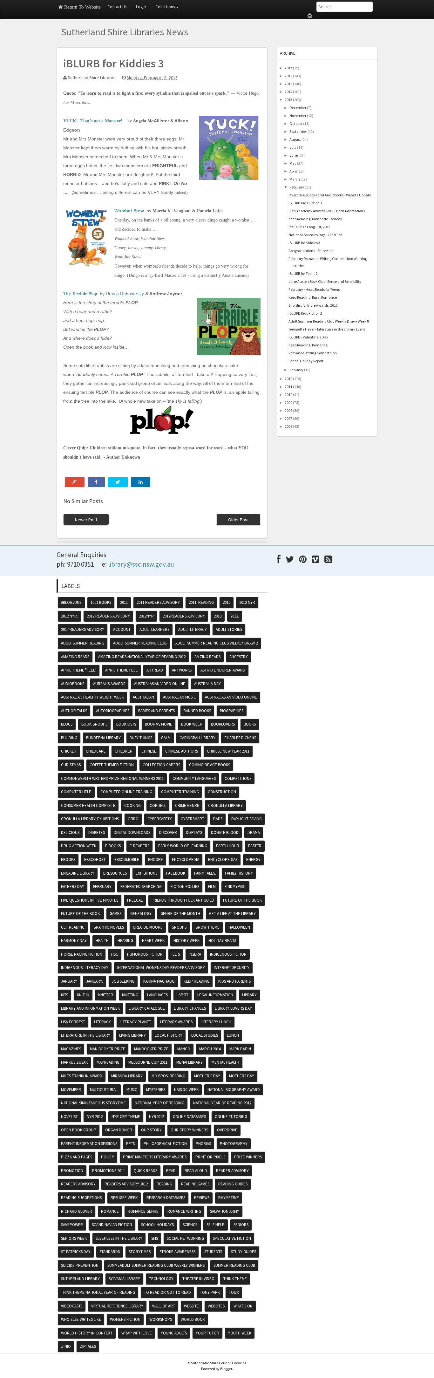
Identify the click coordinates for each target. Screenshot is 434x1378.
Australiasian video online (231, 697)
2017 (288, 67)
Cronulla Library (225, 805)
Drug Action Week (78, 846)
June (293, 155)
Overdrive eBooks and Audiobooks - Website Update (329, 195)
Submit (309, 15)
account (122, 629)
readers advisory (78, 1184)
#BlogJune (71, 602)
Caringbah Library (197, 737)
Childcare (96, 751)
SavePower (72, 1224)
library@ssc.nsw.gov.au (141, 564)
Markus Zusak (74, 1062)
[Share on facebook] (96, 482)
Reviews (201, 1197)
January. (94, 981)
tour (234, 1292)
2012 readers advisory (108, 616)
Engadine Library (77, 873)
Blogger (226, 1368)
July (292, 147)
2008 (288, 410)
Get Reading (73, 927)
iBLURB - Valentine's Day (308, 337)
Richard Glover (76, 1211)
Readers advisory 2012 (126, 1184)
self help (216, 1224)
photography (234, 1143)
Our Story (151, 1130)
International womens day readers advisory (161, 967)
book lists (126, 724)
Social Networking (185, 1238)
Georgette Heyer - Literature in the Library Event (326, 329)
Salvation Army (224, 1211)
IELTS (176, 954)
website (191, 1306)
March (294, 179)
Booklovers (223, 724)
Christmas (71, 764)
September (298, 131)
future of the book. (81, 913)
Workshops (160, 1319)
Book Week (191, 724)
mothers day (241, 1076)
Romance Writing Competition (312, 353)
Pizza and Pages (76, 1157)
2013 (288, 99)
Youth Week (239, 1333)
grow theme (207, 927)
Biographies (231, 710)
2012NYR (146, 616)
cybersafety (159, 819)
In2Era (195, 954)
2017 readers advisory (82, 629)
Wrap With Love (136, 1333)
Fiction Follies (185, 886)
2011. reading (201, 602)
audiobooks (72, 683)
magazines (71, 1049)
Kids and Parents (234, 981)
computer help (76, 792)
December (297, 107)
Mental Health (225, 1062)
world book (193, 1319)
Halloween (239, 927)
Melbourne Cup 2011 (147, 1062)
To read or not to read (167, 1292)
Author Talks (74, 710)
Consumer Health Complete (88, 805)
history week (186, 940)
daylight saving (246, 819)
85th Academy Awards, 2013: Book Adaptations (326, 210)
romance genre (143, 1211)
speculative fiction (232, 1238)
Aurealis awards (109, 683)
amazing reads (75, 656)
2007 (288, 418)
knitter (105, 995)
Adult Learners (154, 629)
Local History (168, 1035)
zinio (66, 1346)
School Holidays (157, 1224)
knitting (130, 995)
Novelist (69, 1116)
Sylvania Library (124, 1278)
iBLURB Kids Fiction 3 (305, 203)
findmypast (235, 886)
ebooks (68, 859)
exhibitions (146, 873)
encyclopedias (222, 859)
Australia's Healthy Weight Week (92, 697)
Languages (157, 995)
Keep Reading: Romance (308, 345)
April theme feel (121, 670)
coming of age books (209, 764)
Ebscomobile (126, 859)
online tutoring (231, 1116)
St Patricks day (76, 1251)
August (295, 139)
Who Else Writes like (81, 1319)
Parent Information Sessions (89, 1143)
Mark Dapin (240, 1049)
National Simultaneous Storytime (93, 1103)
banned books (197, 710)
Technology (161, 1278)
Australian (143, 697)
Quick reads (145, 1170)
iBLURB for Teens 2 (303, 273)
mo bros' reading (168, 1076)
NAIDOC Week (186, 1089)
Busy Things (141, 737)
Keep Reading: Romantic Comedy (315, 218)
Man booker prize (107, 1049)
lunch (233, 1035)
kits (64, 995)
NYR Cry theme (126, 1116)
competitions (238, 778)
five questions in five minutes (89, 900)
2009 (288, 402)
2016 (288, 75)
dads (217, 819)
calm (166, 737)
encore (155, 859)
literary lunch (216, 1022)
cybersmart (192, 819)
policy (107, 1157)
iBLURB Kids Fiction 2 (305, 313)
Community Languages (194, 778)
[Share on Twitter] (118, 482)
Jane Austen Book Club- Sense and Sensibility (324, 281)
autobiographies (112, 710)
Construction (222, 792)
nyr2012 (156, 1116)
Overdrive (227, 1130)
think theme (235, 1278)
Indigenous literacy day (84, 967)
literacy (102, 1022)
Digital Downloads (132, 832)
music (131, 1089)
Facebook (175, 873)
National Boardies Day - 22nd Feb (315, 234)
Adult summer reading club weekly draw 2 (216, 643)
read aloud (196, 1170)
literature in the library (85, 1035)
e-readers (139, 846)
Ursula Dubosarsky (125, 293)
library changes (190, 1008)
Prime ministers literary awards (154, 1157)
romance (110, 1211)
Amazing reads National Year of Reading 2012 (142, 656)
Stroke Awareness (177, 1251)
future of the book (242, 900)
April (293, 171)
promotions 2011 (108, 1170)
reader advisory (232, 1170)
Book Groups (94, 724)
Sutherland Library (80, 1278)
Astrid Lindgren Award (222, 670)
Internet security (231, 967)
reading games (195, 1184)
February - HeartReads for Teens (314, 289)
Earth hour (227, 846)
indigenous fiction (228, 954)
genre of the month (180, 913)
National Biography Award (233, 1089)
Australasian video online (159, 683)
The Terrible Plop (80, 293)
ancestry (238, 656)
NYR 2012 (95, 1116)
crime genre (187, 805)
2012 (288, 378)
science (190, 1224)
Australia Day (207, 683)
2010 (288, 394)
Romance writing (184, 1211)
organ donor (118, 1130)
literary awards (176, 1022)
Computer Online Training (126, 792)
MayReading (108, 1062)
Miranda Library (127, 1076)
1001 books (101, 602)
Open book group (78, 1130)
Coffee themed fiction (112, 764)
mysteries (155, 1089)
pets (130, 1143)
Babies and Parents (156, 710)
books (250, 724)
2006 (288, 426)
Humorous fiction (145, 954)
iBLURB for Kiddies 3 (304, 242)
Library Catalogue (147, 1008)
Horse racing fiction (81, 954)
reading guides (233, 1184)
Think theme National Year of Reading (98, 1292)
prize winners (248, 1157)
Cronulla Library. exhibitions (90, 819)
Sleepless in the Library (119, 1238)
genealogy (141, 913)
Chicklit (69, 751)
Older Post (238, 519)
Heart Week (153, 940)
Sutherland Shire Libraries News (124, 32)
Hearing (125, 940)
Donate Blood (225, 832)
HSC (114, 954)
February (296, 187)
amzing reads (207, 656)
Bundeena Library (103, 737)
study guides (243, 1251)
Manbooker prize (151, 1049)
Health (102, 940)
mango (183, 1049)
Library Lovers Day (233, 1008)
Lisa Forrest (73, 1022)
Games (115, 913)
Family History (239, 873)
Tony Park (210, 1292)
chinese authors (181, 751)
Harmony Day (74, 940)
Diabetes (96, 832)
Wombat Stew (129, 210)
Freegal (135, 900)
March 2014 (209, 1049)
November (297, 115)
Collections (165, 7)
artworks (182, 670)
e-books (113, 846)
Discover (168, 832)
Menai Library (189, 1062)
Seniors (241, 1224)
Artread (154, 670)
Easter (254, 846)
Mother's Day (207, 1076)
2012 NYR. (69, 616)
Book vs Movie (158, 724)
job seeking (123, 981)
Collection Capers (161, 764)
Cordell (158, 805)
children (123, 751)
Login (141, 7)
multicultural (104, 1089)
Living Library (132, 1035)
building (69, 737)
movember (71, 1089)
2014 (288, 91)
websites (216, 1306)
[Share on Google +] (75, 482)
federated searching (141, 886)
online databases (189, 1116)
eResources (115, 873)
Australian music (179, 697)
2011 (288, 386)
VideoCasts (71, 1306)
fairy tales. (205, 873)
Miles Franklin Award (81, 1076)
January (296, 369)
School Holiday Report (305, 360)
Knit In (83, 995)
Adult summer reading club (139, 643)
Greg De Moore (148, 927)
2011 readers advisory (158, 602)
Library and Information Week (90, 1008)
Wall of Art (163, 1306)
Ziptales (88, 1346)
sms (154, 1238)
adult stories (229, 629)
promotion (72, 1170)
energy (253, 859)
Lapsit (182, 995)
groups (179, 927)
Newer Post (86, 519)
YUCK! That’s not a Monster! (92, 121)
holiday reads (222, 940)
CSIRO (133, 819)
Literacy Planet (135, 1022)
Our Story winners (189, 1130)
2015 (288, 83)
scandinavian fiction (112, 1224)
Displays (194, 832)
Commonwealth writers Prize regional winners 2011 (112, 778)
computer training (180, 792)
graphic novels (108, 927)
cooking (132, 805)
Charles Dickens (240, 737)
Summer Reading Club (234, 1265)
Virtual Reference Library (117, 1306)
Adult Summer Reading (82, 643)
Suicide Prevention (79, 1265)
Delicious (70, 832)
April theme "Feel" (78, 670)
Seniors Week (74, 1238)
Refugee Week (124, 1197)
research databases (165, 1197)
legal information (215, 995)
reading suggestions (81, 1197)
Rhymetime (228, 1197)
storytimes (140, 1251)
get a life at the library (232, 913)
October (295, 123)
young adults (174, 1333)
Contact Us (116, 7)
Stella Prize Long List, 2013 (309, 226)
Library (249, 995)
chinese (148, 751)
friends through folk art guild (183, 900)
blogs (66, 724)
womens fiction (125, 1319)
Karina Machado (159, 981)
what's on (243, 1306)
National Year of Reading (159, 1103)
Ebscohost (94, 859)
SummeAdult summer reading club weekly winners (156, 1265)
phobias (203, 1143)
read (171, 1170)
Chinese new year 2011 (228, 751)
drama (254, 832)
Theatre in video (198, 1278)
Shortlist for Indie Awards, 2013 (313, 305)
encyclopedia (185, 859)
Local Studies (204, 1035)
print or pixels (210, 1157)
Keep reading (196, 981)
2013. (234, 616)
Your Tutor (207, 1333)
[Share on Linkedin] (140, 482)
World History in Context (86, 1333)
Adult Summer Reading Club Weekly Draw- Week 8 (328, 321)
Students (213, 1251)
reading (164, 1184)
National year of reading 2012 (222, 1103)
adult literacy (192, 629)
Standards (109, 1251)
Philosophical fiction (165, 1143)
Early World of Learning (182, 846)
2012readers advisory (184, 616)
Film (212, 886)
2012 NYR (247, 602)
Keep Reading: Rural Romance (312, 297)
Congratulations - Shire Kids (310, 250)
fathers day (72, 886)
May (292, 163)
